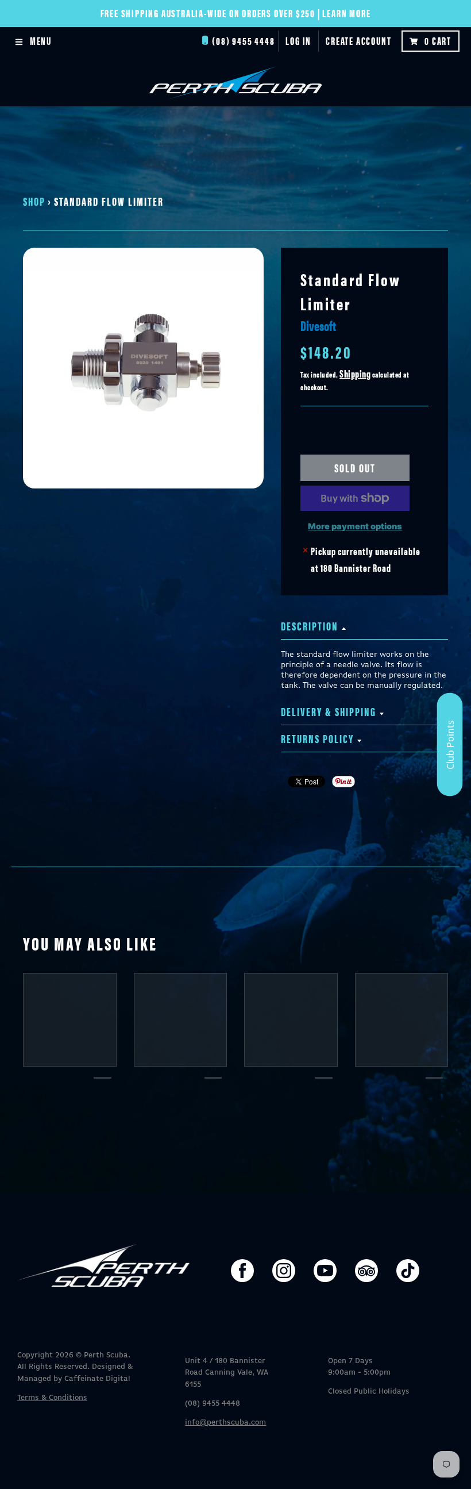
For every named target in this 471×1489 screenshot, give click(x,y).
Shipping (354, 373)
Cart (437, 40)
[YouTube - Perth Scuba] (325, 1270)
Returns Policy (317, 738)
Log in (298, 40)
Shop (34, 201)
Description (309, 625)
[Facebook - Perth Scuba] (242, 1270)
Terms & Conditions (52, 1398)
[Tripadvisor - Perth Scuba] (366, 1270)
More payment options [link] (355, 526)
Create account (358, 40)
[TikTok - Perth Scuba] (407, 1270)
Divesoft (318, 325)
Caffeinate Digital (97, 1379)
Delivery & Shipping (328, 711)
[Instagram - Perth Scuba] (283, 1270)
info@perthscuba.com (225, 1422)
